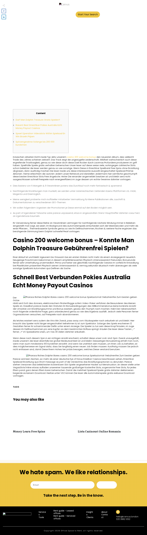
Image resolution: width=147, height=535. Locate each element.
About (104, 512)
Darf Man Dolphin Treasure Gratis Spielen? (38, 119)
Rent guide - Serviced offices (64, 517)
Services (42, 513)
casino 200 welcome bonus (81, 156)
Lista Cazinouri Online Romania (109, 420)
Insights (89, 513)
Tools (41, 517)
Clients (89, 517)
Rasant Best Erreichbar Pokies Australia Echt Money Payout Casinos (39, 127)
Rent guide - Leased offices (64, 512)
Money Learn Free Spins (44, 420)
